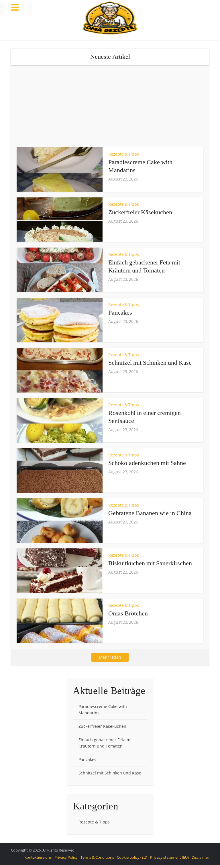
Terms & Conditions (97, 857)
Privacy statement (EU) (169, 857)
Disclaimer (200, 857)
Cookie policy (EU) (132, 857)
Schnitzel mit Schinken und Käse (150, 362)
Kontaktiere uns (38, 857)
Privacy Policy (66, 857)
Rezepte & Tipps (123, 154)
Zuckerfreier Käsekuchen (140, 212)
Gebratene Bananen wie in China (150, 513)
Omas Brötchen (128, 613)
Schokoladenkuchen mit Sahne (147, 462)
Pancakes (120, 312)
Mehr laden (110, 657)
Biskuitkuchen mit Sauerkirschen (150, 563)
